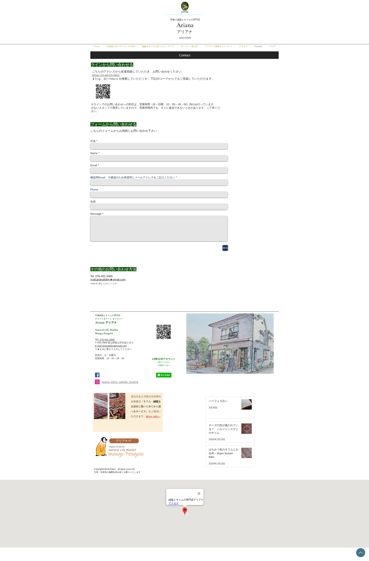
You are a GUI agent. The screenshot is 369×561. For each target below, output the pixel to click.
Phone (94, 189)
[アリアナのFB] (97, 375)
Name (94, 153)
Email (93, 165)
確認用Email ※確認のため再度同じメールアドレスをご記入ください (132, 177)
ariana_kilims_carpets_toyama (120, 382)
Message (95, 213)
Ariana (185, 25)
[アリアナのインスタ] (97, 382)
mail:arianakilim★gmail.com (108, 279)
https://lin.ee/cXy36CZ (106, 75)
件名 (93, 141)
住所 (93, 201)
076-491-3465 (107, 339)
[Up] (360, 552)
